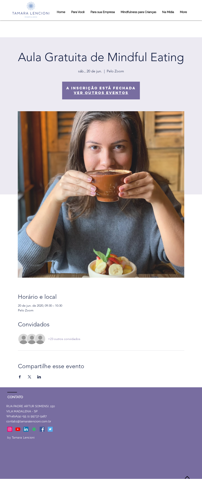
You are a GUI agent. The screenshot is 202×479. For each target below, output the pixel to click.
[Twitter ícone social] (50, 429)
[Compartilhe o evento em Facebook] (20, 376)
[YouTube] (17, 429)
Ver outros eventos (101, 93)
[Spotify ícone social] (34, 429)
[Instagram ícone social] (9, 429)
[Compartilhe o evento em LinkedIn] (39, 376)
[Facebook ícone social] (42, 429)
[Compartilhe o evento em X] (29, 376)
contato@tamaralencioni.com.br (28, 421)
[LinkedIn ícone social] (25, 429)
